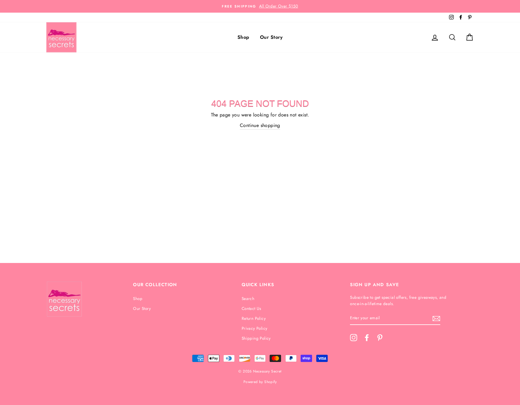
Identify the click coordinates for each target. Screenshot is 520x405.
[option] (260, 6)
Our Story (271, 37)
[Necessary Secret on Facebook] (366, 337)
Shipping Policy (256, 338)
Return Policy (254, 318)
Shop (243, 37)
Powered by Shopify (260, 382)
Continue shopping (260, 125)
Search (248, 298)
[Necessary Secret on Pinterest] (379, 337)
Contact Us (251, 308)
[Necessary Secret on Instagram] (353, 337)
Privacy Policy (255, 328)
